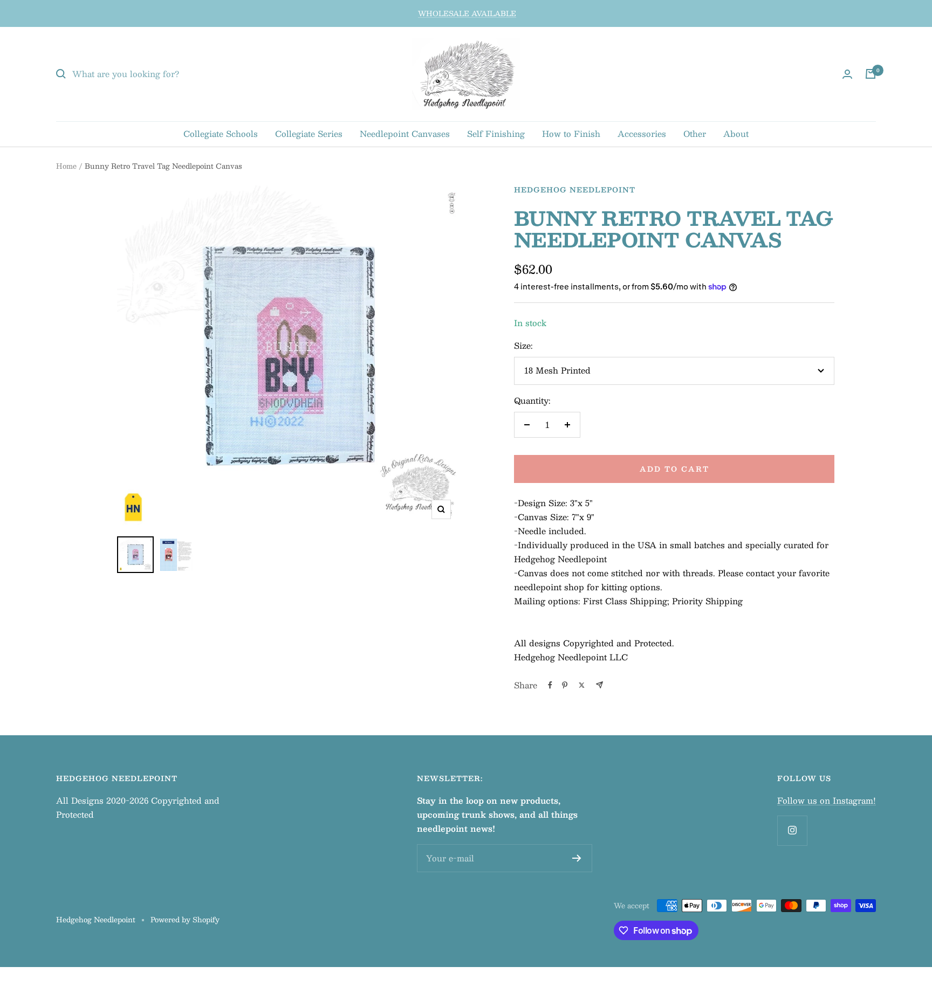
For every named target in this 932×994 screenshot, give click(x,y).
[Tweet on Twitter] (581, 685)
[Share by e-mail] (599, 684)
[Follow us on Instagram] (792, 830)
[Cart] (870, 74)
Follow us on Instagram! (826, 800)
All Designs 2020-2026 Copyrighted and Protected (138, 807)
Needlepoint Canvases (405, 133)
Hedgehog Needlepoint (574, 190)
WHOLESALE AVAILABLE (467, 13)
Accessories (642, 133)
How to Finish (571, 133)
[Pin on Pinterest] (564, 685)
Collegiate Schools (220, 133)
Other (694, 133)
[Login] (847, 74)
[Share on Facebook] (550, 685)
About (736, 133)
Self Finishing (496, 133)
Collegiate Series (308, 133)
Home (66, 166)
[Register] (576, 858)
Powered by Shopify (185, 919)
